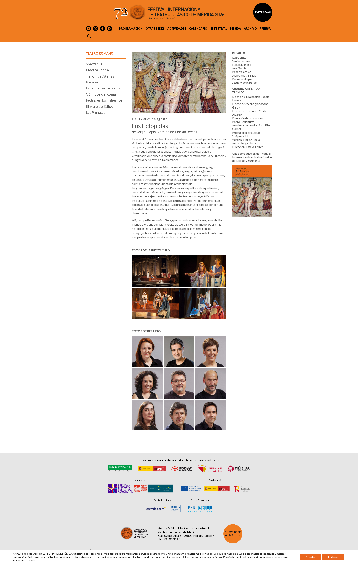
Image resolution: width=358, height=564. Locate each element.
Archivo (250, 28)
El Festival (218, 28)
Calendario (198, 28)
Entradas (263, 12)
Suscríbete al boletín (233, 534)
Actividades (176, 28)
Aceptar (310, 557)
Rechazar (333, 557)
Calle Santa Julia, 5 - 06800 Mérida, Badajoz (186, 535)
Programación (130, 28)
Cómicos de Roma (101, 94)
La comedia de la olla (103, 88)
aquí (238, 557)
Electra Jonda (97, 70)
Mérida (235, 28)
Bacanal (92, 82)
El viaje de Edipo (99, 106)
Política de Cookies (24, 560)
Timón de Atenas (100, 76)
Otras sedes (154, 28)
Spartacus (94, 64)
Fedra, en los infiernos (104, 100)
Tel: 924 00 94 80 (169, 539)
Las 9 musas (95, 112)
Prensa (265, 28)
